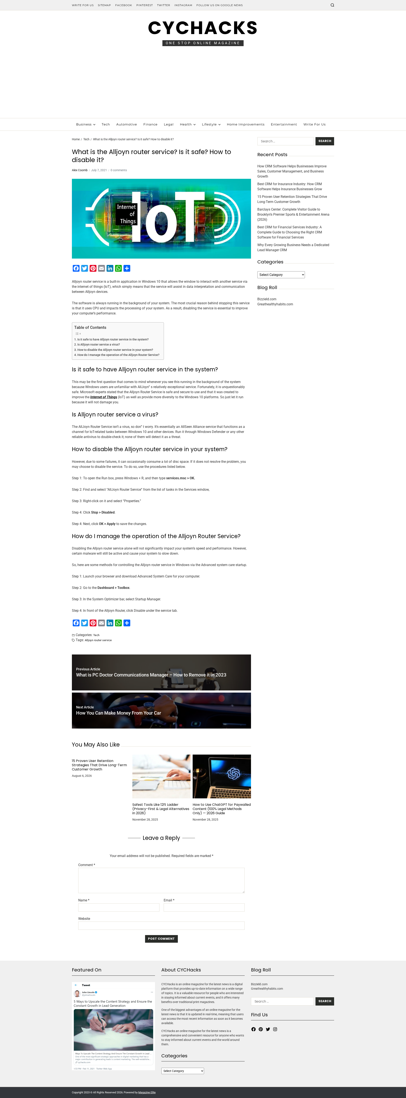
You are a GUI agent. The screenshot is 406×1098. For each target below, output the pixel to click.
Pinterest (144, 5)
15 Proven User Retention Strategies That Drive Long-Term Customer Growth (99, 765)
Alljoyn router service (98, 640)
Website (84, 918)
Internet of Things (103, 397)
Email (169, 900)
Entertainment (284, 124)
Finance (150, 124)
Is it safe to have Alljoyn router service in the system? (113, 339)
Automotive (126, 124)
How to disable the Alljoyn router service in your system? (115, 350)
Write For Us (83, 5)
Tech (106, 124)
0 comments (119, 170)
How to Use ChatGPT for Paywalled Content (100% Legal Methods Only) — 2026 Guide (222, 809)
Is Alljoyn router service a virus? (98, 344)
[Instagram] (275, 1029)
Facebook (123, 5)
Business (84, 124)
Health (186, 124)
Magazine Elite (147, 1092)
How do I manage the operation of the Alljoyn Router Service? (118, 355)
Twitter (163, 5)
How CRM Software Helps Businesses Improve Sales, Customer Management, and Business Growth (291, 171)
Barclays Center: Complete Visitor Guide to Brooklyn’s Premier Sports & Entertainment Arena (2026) (293, 215)
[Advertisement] (203, 86)
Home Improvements (246, 124)
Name (83, 900)
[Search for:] (285, 142)
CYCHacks (203, 28)
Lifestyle (209, 124)
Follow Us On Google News (219, 5)
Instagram (183, 5)
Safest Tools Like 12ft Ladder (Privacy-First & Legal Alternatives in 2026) (160, 809)
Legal (169, 124)
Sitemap (104, 5)
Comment (86, 865)
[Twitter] (267, 1029)
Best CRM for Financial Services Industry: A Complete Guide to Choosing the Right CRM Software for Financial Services (289, 232)
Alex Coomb (80, 170)
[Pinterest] (260, 1029)
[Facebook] (253, 1029)
